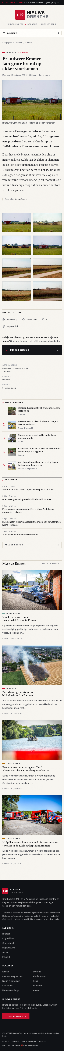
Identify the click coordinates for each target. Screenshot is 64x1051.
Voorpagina (7, 43)
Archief (5, 952)
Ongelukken (8, 938)
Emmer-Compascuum (12, 976)
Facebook (31, 319)
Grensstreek (8, 943)
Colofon (5, 1041)
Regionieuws (8, 948)
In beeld (6, 957)
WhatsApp (12, 319)
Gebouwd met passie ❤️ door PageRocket (20, 1045)
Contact (42, 1041)
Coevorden (7, 986)
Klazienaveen (39, 976)
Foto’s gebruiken (29, 1041)
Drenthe (37, 972)
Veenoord (37, 986)
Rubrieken (12, 33)
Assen (36, 990)
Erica (35, 981)
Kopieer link (12, 326)
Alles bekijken (52, 564)
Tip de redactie (15, 1016)
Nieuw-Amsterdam (11, 981)
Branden (18, 43)
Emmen (28, 43)
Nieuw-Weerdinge (10, 990)
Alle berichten (32, 545)
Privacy (16, 1041)
